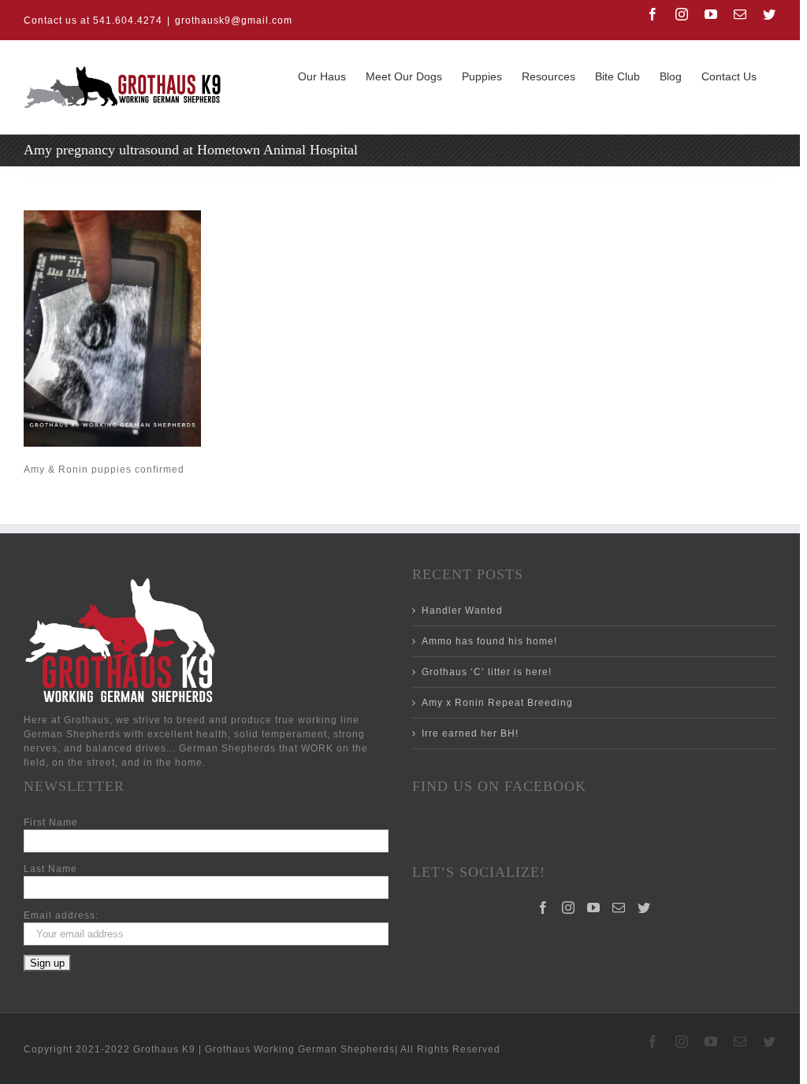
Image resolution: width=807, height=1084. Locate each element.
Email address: (61, 915)
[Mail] (619, 907)
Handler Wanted (462, 610)
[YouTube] (594, 907)
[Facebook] (543, 907)
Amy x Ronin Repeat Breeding (497, 702)
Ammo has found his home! (489, 641)
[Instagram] (568, 907)
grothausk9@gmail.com (233, 20)
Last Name (50, 868)
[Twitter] (644, 907)
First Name (51, 822)
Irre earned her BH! (470, 733)
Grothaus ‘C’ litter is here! (487, 672)
